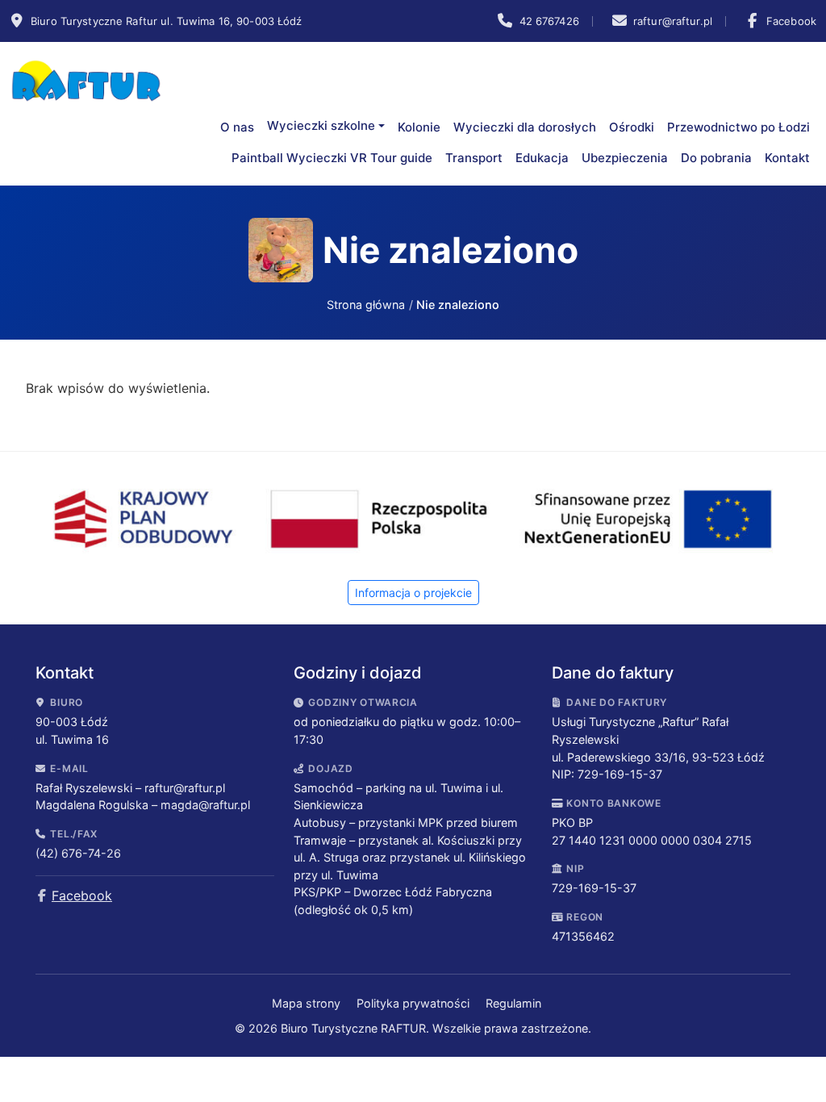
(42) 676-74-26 (78, 853)
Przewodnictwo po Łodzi (738, 127)
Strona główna (366, 304)
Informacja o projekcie (413, 592)
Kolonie (419, 127)
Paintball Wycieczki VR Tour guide (332, 157)
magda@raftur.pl (205, 805)
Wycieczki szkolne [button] (321, 125)
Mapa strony (308, 1003)
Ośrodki (631, 127)
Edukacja (542, 157)
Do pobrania (716, 157)
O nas (237, 127)
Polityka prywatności (415, 1003)
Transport (474, 157)
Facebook (82, 895)
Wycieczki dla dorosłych (524, 127)
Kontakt (787, 157)
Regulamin (513, 1003)
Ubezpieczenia (625, 157)
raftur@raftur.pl (184, 788)
